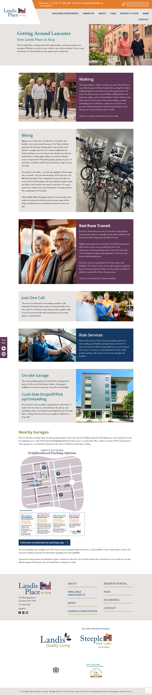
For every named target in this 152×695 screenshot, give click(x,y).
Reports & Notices (82, 691)
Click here (83, 116)
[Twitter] (23, 612)
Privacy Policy (69, 691)
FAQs (113, 13)
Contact (143, 19)
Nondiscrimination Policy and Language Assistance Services (111, 691)
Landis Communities (82, 611)
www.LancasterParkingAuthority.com (56, 440)
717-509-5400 (65, 3)
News (146, 13)
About (102, 13)
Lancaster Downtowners (33, 306)
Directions (43, 3)
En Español (47, 5)
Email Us (22, 608)
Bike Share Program (37, 197)
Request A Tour (129, 13)
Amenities (88, 13)
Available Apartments (65, 13)
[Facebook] (20, 612)
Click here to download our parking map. (42, 542)
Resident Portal (115, 583)
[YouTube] (27, 612)
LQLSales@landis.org (93, 3)
